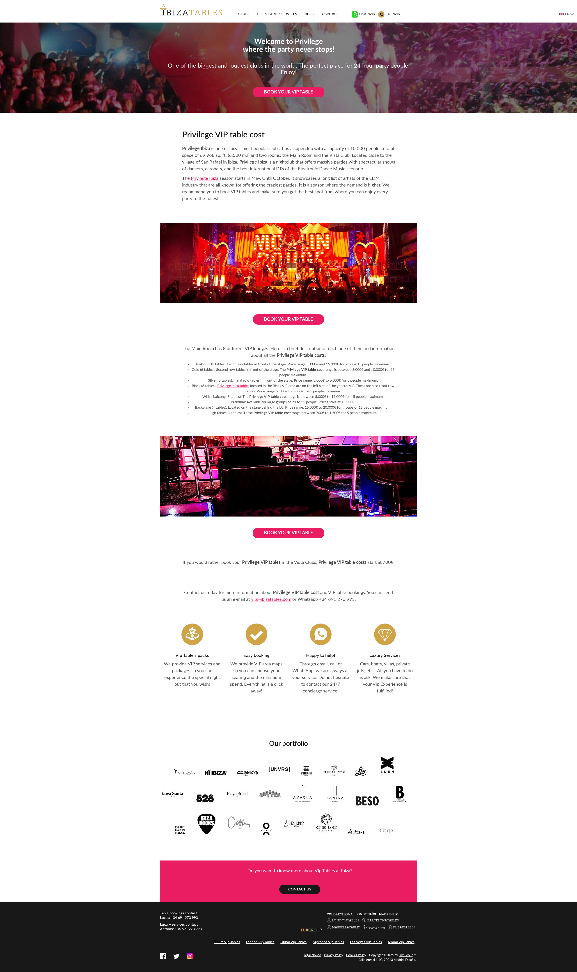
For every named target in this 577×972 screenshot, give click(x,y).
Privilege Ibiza (204, 178)
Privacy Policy (333, 955)
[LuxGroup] (311, 929)
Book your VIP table (288, 92)
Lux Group (406, 955)
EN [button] (567, 14)
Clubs (244, 14)
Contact (330, 14)
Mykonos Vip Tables (328, 942)
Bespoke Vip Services (277, 14)
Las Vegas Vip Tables (366, 942)
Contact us (299, 889)
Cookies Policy (356, 955)
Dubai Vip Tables (293, 942)
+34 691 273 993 (337, 599)
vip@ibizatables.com (271, 599)
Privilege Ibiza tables (233, 386)
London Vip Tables (260, 942)
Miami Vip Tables (401, 942)
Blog (309, 14)
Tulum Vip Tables (227, 942)
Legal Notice (312, 955)
